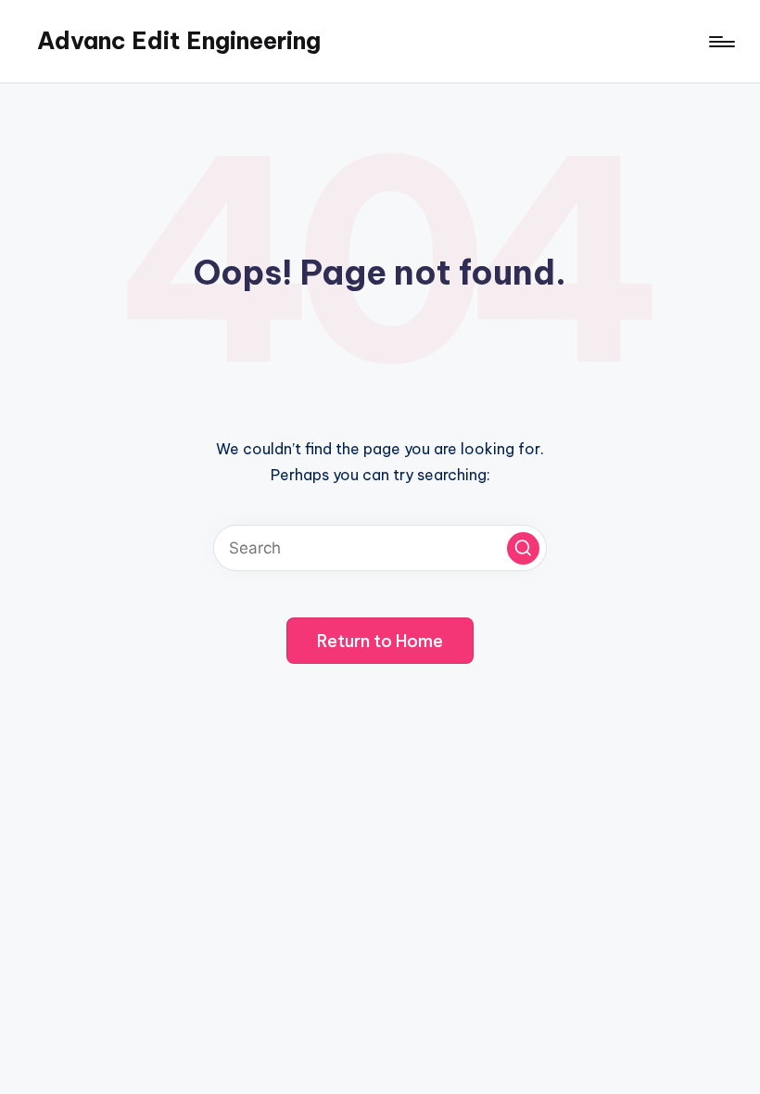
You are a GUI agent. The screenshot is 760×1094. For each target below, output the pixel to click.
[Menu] (720, 41)
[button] (523, 548)
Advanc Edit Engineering (179, 41)
